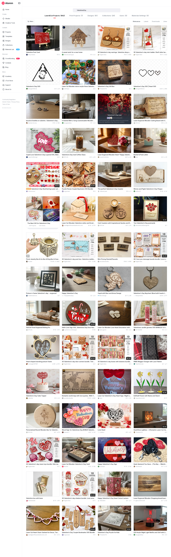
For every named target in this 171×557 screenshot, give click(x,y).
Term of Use (6, 104)
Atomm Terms (6, 102)
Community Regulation (9, 99)
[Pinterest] (13, 96)
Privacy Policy (15, 102)
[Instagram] (7, 96)
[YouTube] (10, 96)
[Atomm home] (7, 3)
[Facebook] (3, 96)
